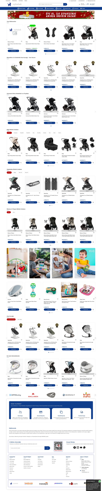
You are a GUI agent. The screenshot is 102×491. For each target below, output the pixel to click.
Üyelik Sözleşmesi (27, 462)
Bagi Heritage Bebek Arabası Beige (14, 155)
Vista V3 (26, 172)
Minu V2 (20, 172)
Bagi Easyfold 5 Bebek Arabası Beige (33, 43)
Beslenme (76, 8)
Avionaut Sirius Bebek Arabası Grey (32, 115)
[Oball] (84, 263)
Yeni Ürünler (21, 0)
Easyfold (21, 132)
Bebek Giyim (12, 466)
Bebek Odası (67, 8)
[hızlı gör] (21, 51)
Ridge (15, 172)
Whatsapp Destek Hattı (91, 0)
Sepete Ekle (13, 50)
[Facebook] (74, 447)
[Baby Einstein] (39, 263)
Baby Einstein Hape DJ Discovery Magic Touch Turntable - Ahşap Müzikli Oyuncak (50, 302)
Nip (66, 474)
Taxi (49, 132)
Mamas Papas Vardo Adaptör (49, 43)
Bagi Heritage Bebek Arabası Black (32, 155)
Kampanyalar (8, 0)
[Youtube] (81, 447)
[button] (7, 40)
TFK (67, 466)
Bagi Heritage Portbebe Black (49, 155)
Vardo (9, 212)
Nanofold (28, 132)
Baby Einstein (46, 299)
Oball (27, 299)
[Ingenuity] (62, 263)
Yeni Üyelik (54, 459)
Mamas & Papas (11, 41)
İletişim (26, 0)
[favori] (21, 41)
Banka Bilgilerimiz (27, 459)
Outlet (83, 8)
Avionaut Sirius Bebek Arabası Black (14, 115)
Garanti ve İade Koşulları (28, 466)
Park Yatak (20, 319)
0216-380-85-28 (81, 0)
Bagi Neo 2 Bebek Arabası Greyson (50, 378)
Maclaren (67, 462)
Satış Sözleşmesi (27, 464)
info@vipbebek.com (85, 472)
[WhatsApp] (84, 447)
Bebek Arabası (22, 8)
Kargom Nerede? (73, 0)
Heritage (9, 132)
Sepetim (53, 462)
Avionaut (9, 113)
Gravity (44, 132)
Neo (33, 132)
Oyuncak (59, 8)
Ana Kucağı (40, 8)
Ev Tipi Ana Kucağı (11, 319)
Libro (14, 212)
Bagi (27, 41)
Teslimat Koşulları (27, 461)
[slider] (15, 395)
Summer (9, 299)
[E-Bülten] (47, 448)
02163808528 (84, 468)
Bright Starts (82, 299)
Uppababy (10, 77)
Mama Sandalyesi (50, 8)
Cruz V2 (9, 172)
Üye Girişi (53, 461)
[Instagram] (78, 447)
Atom (54, 132)
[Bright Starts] (17, 263)
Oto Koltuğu (31, 8)
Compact (15, 132)
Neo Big (38, 132)
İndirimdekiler (14, 0)
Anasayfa (39, 459)
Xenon (59, 132)
